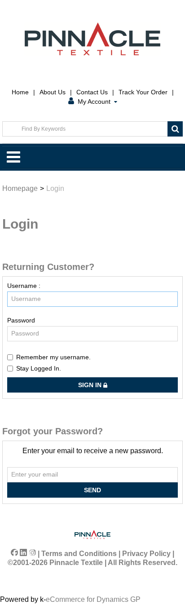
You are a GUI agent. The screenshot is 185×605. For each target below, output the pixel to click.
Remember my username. (53, 357)
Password (21, 320)
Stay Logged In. (38, 368)
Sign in (90, 385)
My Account (94, 101)
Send (92, 490)
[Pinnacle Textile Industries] (92, 38)
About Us (53, 92)
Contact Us (92, 92)
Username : (23, 285)
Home (20, 92)
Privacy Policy (146, 553)
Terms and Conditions (79, 553)
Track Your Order (143, 92)
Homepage (20, 188)
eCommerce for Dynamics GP (93, 599)
